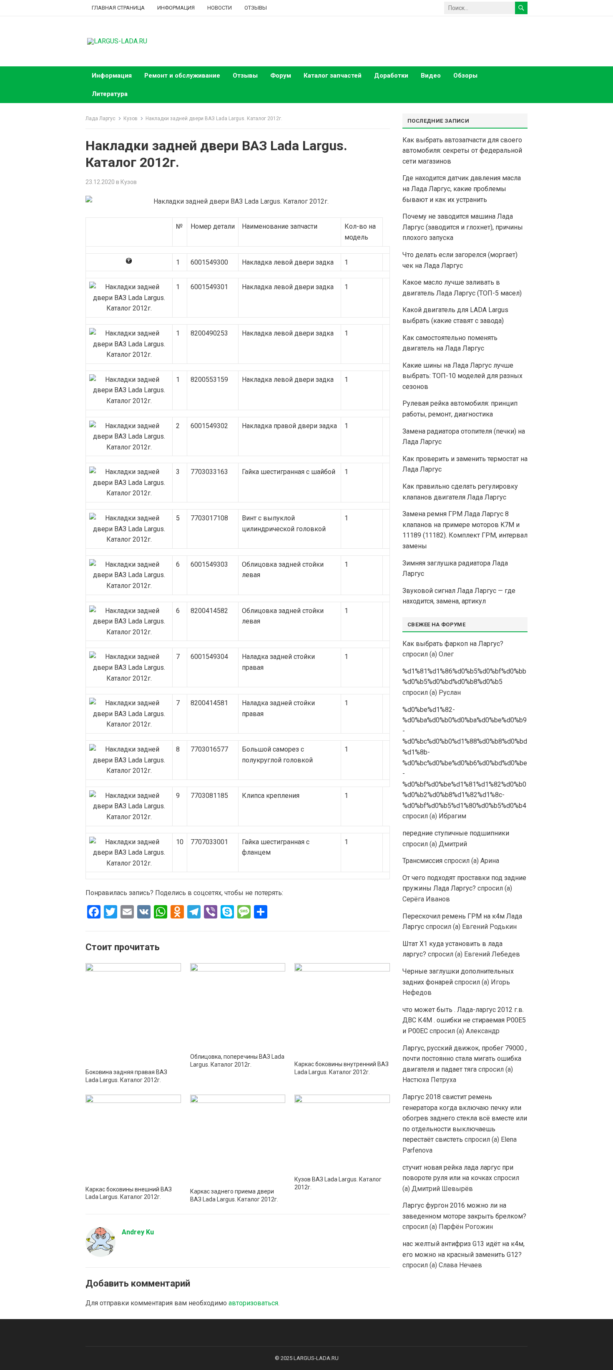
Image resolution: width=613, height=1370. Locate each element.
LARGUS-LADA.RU (316, 1358)
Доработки (391, 75)
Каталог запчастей (333, 75)
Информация (176, 8)
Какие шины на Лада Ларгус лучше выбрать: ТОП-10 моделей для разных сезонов (462, 376)
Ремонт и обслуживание (182, 75)
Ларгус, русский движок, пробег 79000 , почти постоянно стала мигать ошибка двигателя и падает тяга (464, 1058)
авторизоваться (253, 1303)
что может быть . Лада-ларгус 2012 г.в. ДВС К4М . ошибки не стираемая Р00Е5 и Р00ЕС (464, 1020)
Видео (431, 75)
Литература (110, 94)
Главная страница (118, 8)
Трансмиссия (422, 861)
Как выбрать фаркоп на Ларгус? (452, 644)
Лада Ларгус (100, 118)
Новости (219, 8)
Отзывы (255, 8)
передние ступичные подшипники (455, 833)
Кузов (130, 118)
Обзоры (465, 75)
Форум (280, 75)
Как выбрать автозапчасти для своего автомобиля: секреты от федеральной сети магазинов (462, 150)
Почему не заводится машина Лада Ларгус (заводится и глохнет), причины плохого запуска (462, 227)
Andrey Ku (138, 1232)
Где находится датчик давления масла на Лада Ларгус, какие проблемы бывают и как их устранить (461, 188)
